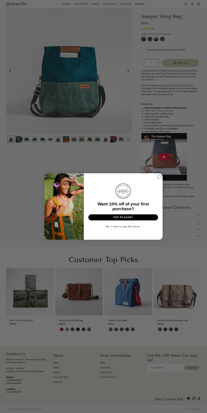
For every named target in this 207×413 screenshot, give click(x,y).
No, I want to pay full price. (123, 226)
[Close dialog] (159, 176)
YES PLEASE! (123, 217)
